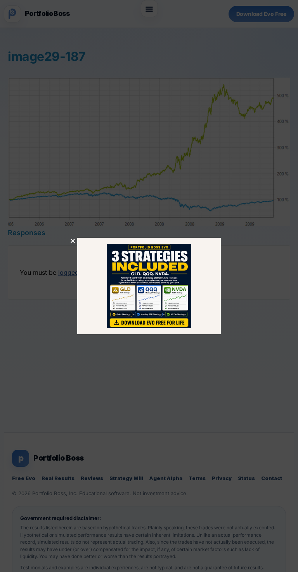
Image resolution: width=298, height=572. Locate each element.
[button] (73, 241)
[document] (149, 286)
